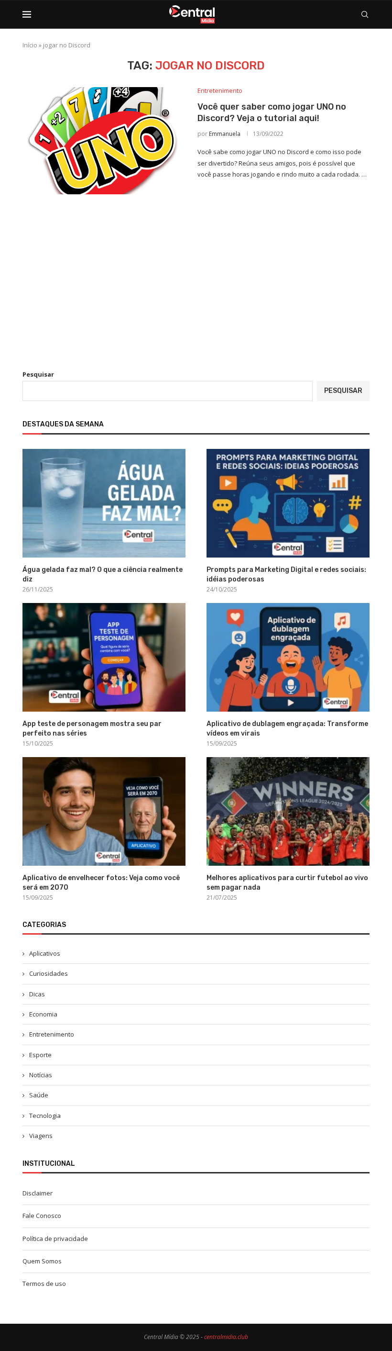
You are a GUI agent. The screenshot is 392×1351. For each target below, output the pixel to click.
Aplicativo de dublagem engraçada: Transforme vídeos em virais (287, 728)
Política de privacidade (55, 1238)
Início (29, 45)
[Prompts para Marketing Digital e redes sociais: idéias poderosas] (288, 503)
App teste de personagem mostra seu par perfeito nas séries (92, 728)
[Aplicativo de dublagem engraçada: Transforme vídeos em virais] (288, 657)
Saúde (38, 1095)
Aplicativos (44, 953)
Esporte (40, 1054)
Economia (43, 1014)
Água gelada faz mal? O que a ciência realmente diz (102, 574)
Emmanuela (224, 134)
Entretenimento (51, 1034)
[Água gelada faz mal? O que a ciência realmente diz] (103, 503)
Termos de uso (44, 1283)
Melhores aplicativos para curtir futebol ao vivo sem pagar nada (287, 883)
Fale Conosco (41, 1215)
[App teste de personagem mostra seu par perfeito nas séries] (103, 657)
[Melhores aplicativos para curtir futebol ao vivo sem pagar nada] (288, 811)
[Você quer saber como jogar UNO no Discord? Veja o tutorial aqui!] (102, 140)
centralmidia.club (226, 1337)
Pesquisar (38, 374)
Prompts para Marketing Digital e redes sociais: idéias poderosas (286, 574)
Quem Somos (42, 1261)
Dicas (37, 994)
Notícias (40, 1075)
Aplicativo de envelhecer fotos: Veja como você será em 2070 (101, 883)
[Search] (365, 14)
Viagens (41, 1135)
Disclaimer (37, 1193)
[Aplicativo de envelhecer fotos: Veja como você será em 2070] (103, 811)
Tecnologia (45, 1115)
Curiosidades (48, 973)
